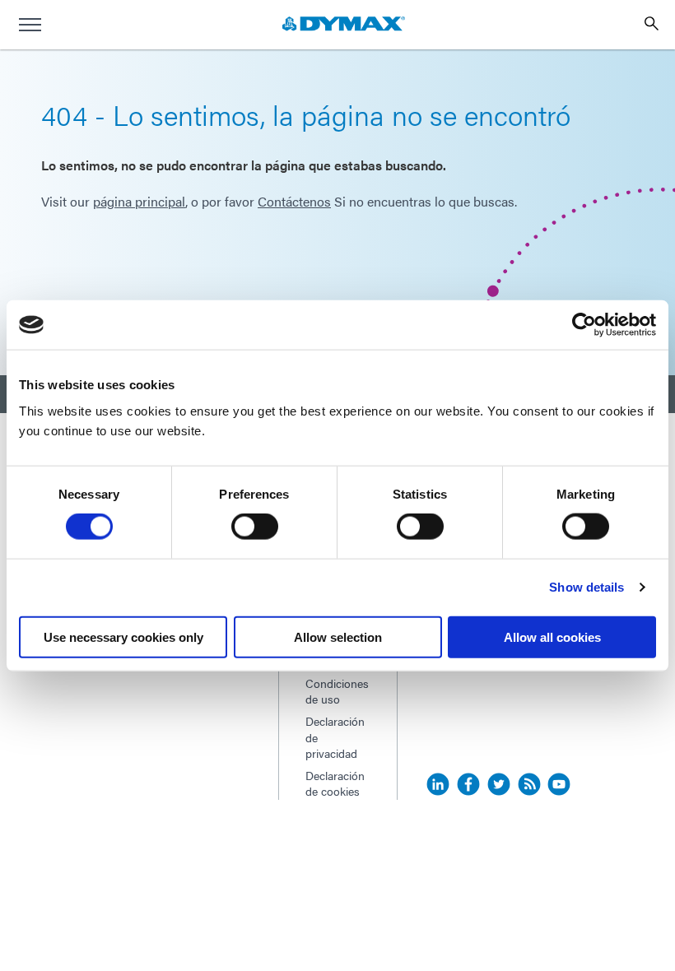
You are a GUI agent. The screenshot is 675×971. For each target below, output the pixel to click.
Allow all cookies (552, 636)
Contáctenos (294, 201)
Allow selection (338, 636)
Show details (586, 587)
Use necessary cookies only (123, 636)
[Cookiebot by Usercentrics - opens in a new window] (584, 325)
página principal (139, 201)
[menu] (29, 24)
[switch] (254, 526)
